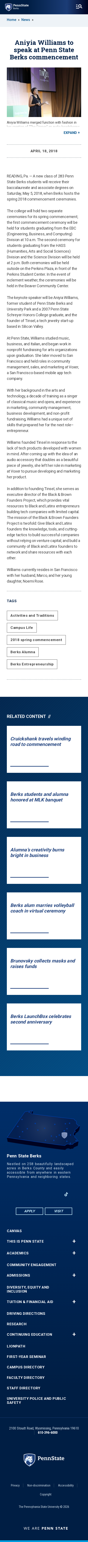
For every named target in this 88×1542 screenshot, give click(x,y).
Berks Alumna (22, 652)
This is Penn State (25, 1241)
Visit (58, 1211)
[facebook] (22, 1194)
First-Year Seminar (26, 1357)
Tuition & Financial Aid (30, 1302)
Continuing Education (29, 1335)
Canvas (14, 1231)
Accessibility (66, 1485)
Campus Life (21, 627)
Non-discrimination (38, 1485)
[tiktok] (66, 1194)
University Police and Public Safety (36, 1401)
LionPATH (16, 1346)
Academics (18, 1253)
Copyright (45, 1494)
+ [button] (74, 1241)
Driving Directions (26, 1314)
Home (11, 20)
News (25, 20)
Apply (29, 1211)
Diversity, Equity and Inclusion (28, 1289)
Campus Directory (25, 1367)
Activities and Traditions (32, 615)
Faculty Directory (26, 1378)
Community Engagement (31, 1265)
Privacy (15, 1485)
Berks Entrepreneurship (32, 664)
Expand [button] (70, 133)
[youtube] (44, 1194)
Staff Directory (23, 1388)
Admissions (18, 1275)
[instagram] (55, 1194)
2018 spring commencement (36, 640)
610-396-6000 (47, 1433)
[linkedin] (33, 1194)
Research (16, 1324)
